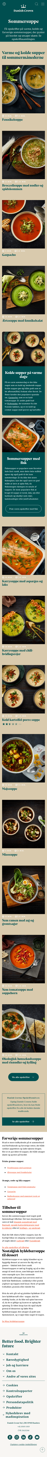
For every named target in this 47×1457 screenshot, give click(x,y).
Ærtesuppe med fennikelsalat (19, 1172)
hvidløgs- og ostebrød (29, 1228)
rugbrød (20, 1240)
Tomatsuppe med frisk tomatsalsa (21, 1187)
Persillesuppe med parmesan (19, 1168)
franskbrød (34, 1240)
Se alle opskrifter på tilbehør (15, 1247)
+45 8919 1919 (23, 1426)
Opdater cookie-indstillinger (23, 1444)
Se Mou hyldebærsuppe (13, 1321)
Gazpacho (13, 397)
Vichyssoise (12, 403)
